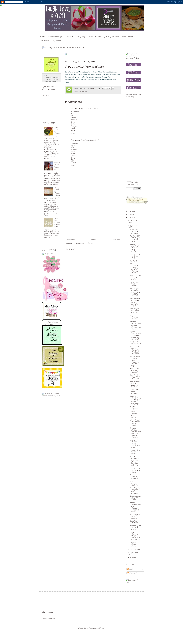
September (134, 553)
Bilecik (73, 154)
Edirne (73, 124)
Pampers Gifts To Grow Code (134, 452)
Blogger (102, 628)
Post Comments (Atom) (84, 243)
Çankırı (73, 122)
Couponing (81, 37)
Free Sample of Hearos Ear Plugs (134, 310)
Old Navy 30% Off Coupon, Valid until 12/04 (134, 238)
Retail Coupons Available (133, 317)
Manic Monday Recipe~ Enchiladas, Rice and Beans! (134, 268)
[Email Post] (99, 89)
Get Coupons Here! (111, 37)
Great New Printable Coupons (133, 231)
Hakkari (73, 152)
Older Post (116, 240)
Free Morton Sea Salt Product (134, 370)
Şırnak (73, 130)
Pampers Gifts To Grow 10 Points (134, 470)
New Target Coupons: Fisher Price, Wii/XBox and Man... (134, 292)
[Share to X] (108, 88)
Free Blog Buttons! (133, 522)
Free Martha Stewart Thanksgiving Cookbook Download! (134, 350)
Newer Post (70, 240)
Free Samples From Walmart (134, 516)
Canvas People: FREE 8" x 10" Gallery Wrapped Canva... (135, 507)
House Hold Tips (94, 37)
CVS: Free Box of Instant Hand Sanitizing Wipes (134, 302)
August (132, 557)
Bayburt (74, 120)
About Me (70, 37)
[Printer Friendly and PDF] (69, 90)
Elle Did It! (133, 261)
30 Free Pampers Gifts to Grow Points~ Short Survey (133, 411)
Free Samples (82, 92)
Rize (72, 160)
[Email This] (103, 88)
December (133, 220)
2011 (129, 215)
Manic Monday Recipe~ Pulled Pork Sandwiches (134, 535)
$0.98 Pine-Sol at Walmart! (135, 343)
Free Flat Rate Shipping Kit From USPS (134, 377)
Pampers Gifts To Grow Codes (134, 527)
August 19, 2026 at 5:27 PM (90, 140)
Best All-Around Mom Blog (133, 96)
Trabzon (74, 149)
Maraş (73, 162)
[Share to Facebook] (110, 88)
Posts (131, 569)
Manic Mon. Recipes (55, 37)
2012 (130, 212)
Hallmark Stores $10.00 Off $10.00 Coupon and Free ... (135, 325)
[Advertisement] (92, 220)
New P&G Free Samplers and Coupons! (135, 490)
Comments (133, 573)
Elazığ (73, 128)
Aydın (73, 145)
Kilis (72, 116)
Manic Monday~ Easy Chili (134, 477)
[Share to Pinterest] (112, 88)
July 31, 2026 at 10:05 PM (89, 108)
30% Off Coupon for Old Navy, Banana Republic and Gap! (134, 461)
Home (42, 37)
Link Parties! (44, 41)
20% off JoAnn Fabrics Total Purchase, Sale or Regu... (134, 361)
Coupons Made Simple (132, 544)
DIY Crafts (56, 41)
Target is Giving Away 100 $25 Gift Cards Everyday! (135, 399)
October (133, 550)
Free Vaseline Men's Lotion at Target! (134, 384)
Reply (73, 133)
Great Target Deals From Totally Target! (134, 422)
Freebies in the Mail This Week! (135, 498)
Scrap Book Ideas (128, 37)
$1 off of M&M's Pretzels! (133, 483)
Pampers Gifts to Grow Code (134, 256)
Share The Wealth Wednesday (57, 222)
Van (72, 113)
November (133, 225)
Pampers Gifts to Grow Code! (134, 277)
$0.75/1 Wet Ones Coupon (133, 391)
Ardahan (74, 126)
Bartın (73, 147)
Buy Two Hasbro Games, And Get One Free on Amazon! (134, 432)
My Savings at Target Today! (134, 284)
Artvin (73, 118)
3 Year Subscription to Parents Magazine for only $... (135, 335)
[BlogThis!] (105, 88)
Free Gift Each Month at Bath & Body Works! (134, 248)
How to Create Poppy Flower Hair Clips (134, 443)
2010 (130, 218)
